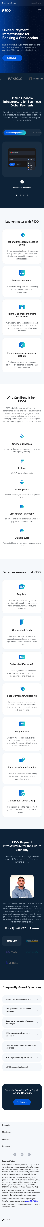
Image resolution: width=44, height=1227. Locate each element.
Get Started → (12, 58)
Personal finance (35, 3)
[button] (39, 10)
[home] (9, 10)
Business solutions (9, 3)
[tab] (15, 132)
